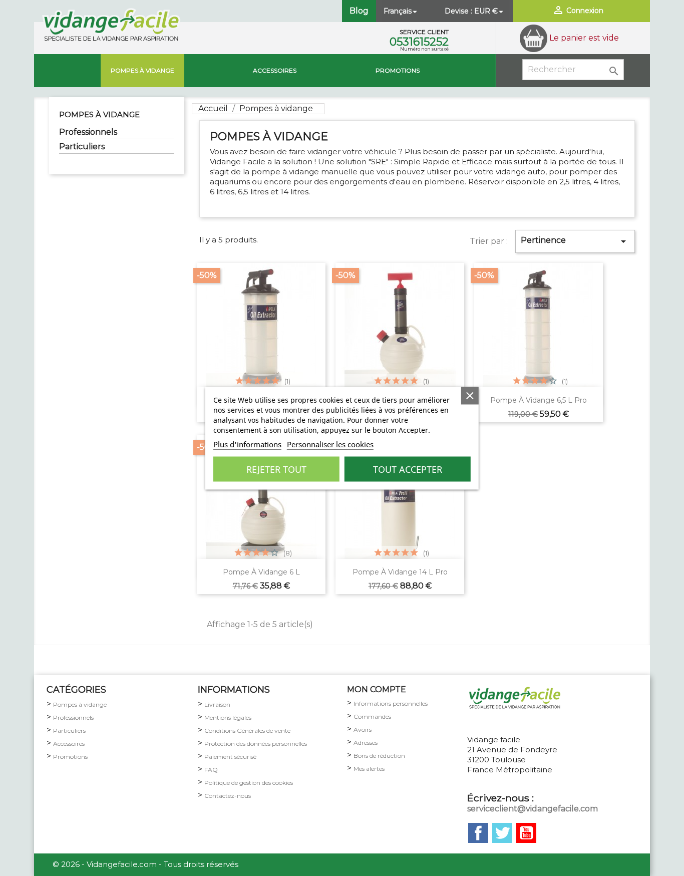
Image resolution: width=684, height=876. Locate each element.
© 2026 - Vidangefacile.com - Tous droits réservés (145, 864)
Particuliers (82, 146)
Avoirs (363, 729)
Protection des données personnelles (255, 743)
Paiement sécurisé (230, 756)
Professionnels (88, 132)
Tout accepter (407, 469)
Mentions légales (227, 717)
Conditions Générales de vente (247, 730)
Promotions (398, 70)
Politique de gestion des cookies (248, 782)
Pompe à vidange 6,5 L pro (538, 400)
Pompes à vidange (142, 70)
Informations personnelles (391, 703)
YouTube (526, 833)
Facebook (478, 833)
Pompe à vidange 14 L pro (400, 571)
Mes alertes (369, 768)
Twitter (502, 833)
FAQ (211, 769)
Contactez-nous (227, 795)
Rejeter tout (276, 469)
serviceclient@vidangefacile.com (532, 808)
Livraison (217, 704)
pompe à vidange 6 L (261, 571)
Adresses (366, 742)
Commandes (372, 716)
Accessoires (274, 70)
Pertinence (575, 241)
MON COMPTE (376, 689)
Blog (359, 11)
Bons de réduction (379, 755)
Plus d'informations (247, 444)
